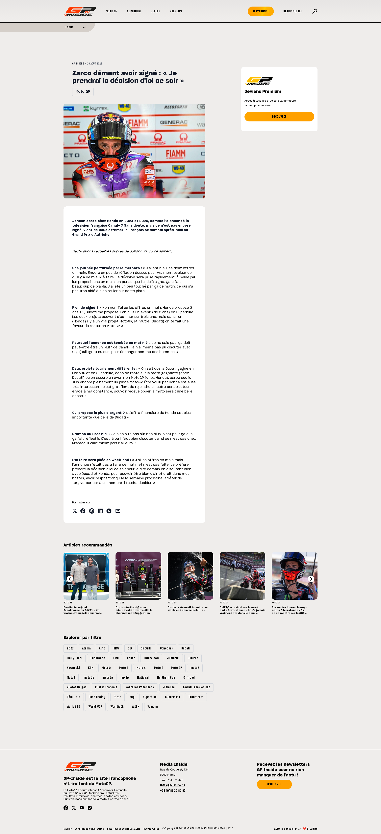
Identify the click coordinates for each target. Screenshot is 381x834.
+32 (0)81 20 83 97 (173, 790)
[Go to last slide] (70, 579)
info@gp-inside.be (172, 785)
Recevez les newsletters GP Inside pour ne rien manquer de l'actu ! (283, 770)
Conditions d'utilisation (89, 829)
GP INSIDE (78, 63)
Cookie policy (151, 829)
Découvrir (279, 116)
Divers (155, 11)
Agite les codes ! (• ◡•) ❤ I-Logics (296, 828)
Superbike (134, 11)
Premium (176, 11)
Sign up (68, 829)
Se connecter (292, 11)
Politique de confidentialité (123, 829)
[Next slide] (311, 579)
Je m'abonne (260, 11)
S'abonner (274, 784)
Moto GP (111, 11)
